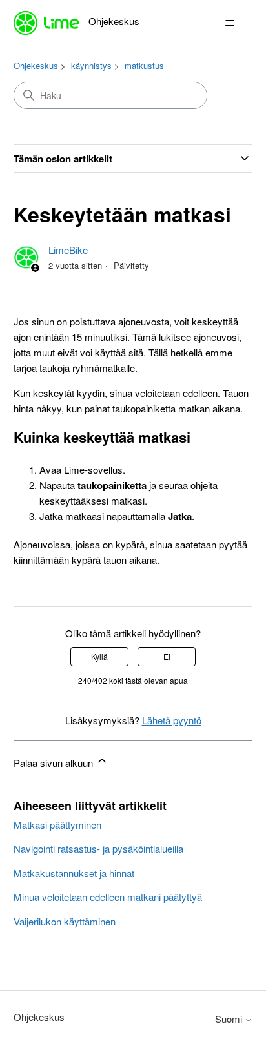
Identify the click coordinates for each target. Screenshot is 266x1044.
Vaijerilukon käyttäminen (65, 921)
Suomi (230, 1018)
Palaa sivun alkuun (55, 762)
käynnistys (91, 65)
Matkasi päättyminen (57, 824)
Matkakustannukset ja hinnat (74, 873)
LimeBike (68, 249)
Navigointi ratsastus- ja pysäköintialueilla (98, 848)
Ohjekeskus (36, 65)
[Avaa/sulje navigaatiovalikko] (229, 23)
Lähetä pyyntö (171, 720)
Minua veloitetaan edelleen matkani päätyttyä (108, 897)
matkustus (144, 65)
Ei (166, 656)
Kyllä (99, 656)
